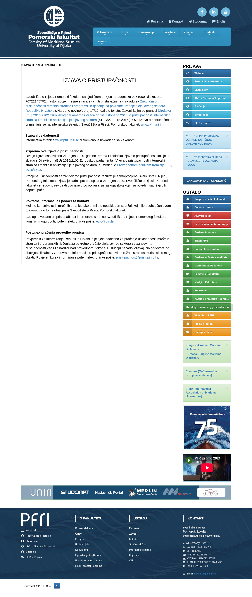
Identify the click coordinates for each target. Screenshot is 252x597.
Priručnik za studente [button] (207, 248)
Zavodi (133, 533)
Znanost (189, 33)
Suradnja (169, 33)
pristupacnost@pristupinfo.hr (137, 257)
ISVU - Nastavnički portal (210, 98)
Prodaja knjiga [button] (203, 323)
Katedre (133, 539)
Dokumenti (81, 549)
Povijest (79, 539)
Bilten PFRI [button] (201, 240)
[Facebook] (202, 12)
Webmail (199, 73)
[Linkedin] (213, 12)
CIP (131, 560)
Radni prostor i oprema (88, 565)
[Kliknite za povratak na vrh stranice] (57, 586)
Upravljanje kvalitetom (88, 555)
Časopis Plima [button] (204, 332)
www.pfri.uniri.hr (152, 124)
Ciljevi (78, 533)
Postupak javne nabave (89, 560)
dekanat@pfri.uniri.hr (205, 573)
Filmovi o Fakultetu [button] (206, 273)
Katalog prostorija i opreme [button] (211, 298)
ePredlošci (201, 114)
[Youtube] (225, 12)
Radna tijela (82, 544)
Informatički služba (140, 549)
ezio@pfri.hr (105, 221)
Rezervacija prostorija (208, 81)
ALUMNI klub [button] (202, 215)
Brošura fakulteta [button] (205, 232)
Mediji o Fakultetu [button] (205, 282)
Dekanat (134, 528)
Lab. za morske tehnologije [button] (211, 224)
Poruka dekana (84, 528)
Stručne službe (137, 544)
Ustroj (125, 33)
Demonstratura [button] (203, 207)
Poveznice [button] (200, 290)
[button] (207, 180)
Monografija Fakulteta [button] (208, 265)
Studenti (209, 33)
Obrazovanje (146, 33)
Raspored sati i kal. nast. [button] (210, 199)
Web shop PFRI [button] (204, 315)
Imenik (101, 42)
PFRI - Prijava (202, 123)
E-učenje (200, 106)
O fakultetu (104, 33)
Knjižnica (134, 555)
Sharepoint (201, 89)
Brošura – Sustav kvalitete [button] (210, 257)
